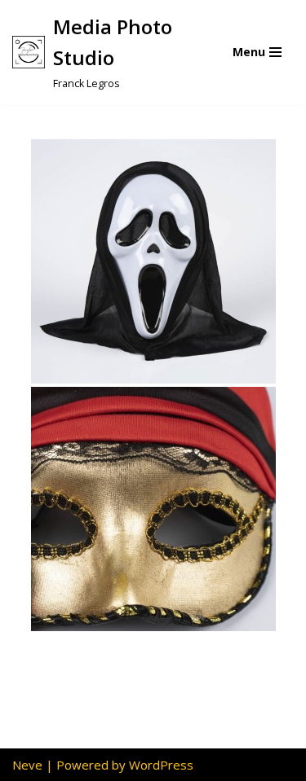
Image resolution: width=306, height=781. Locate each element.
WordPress (161, 765)
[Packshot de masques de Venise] (153, 509)
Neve (27, 765)
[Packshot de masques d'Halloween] (153, 261)
